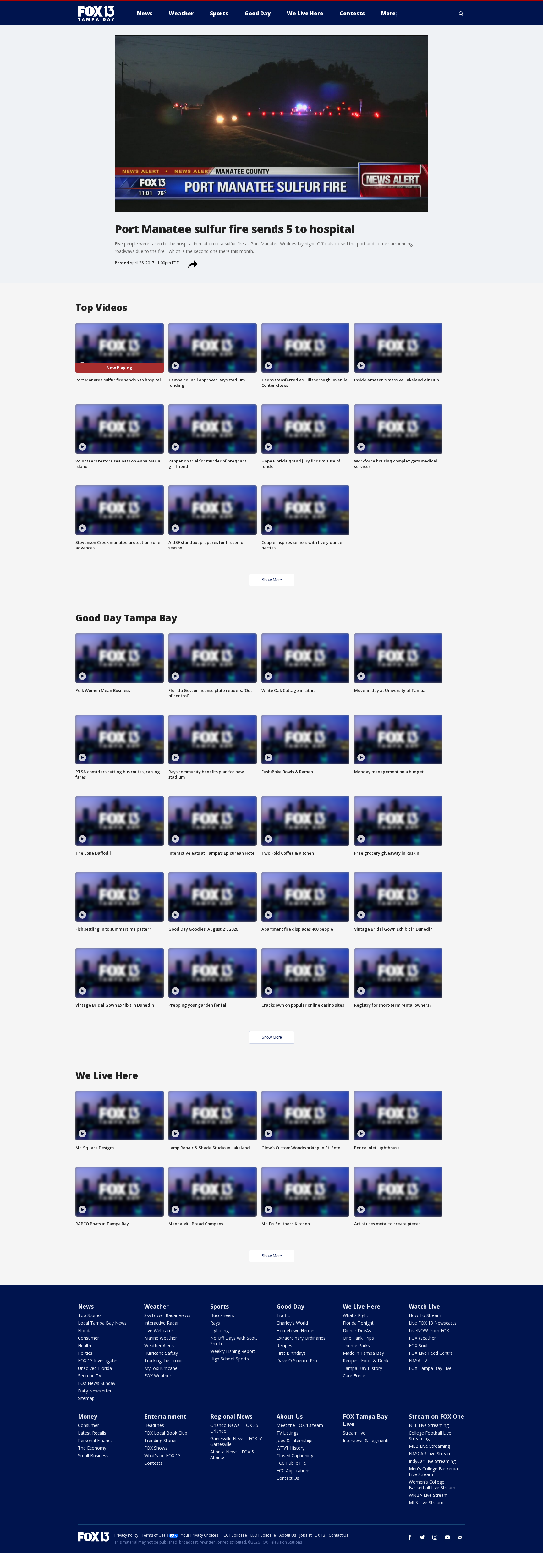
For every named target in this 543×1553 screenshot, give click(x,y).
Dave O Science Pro (297, 1361)
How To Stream (425, 1315)
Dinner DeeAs (357, 1330)
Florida (85, 1330)
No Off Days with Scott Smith (233, 1341)
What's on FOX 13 (162, 1455)
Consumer (88, 1338)
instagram (435, 1537)
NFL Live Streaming (429, 1425)
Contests (153, 1463)
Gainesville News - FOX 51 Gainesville (236, 1441)
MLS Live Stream (426, 1503)
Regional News (231, 1416)
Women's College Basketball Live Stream (432, 1484)
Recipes (284, 1345)
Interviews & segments (366, 1440)
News (86, 1306)
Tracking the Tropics (165, 1361)
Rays (215, 1323)
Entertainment (165, 1416)
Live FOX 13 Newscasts (433, 1323)
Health (84, 1345)
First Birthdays (291, 1353)
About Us (290, 1416)
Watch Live (424, 1306)
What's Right (355, 1315)
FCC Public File (291, 1463)
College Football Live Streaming (430, 1435)
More (388, 13)
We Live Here (361, 1306)
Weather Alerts (159, 1345)
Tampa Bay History (362, 1368)
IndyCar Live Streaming (432, 1461)
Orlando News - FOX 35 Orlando (234, 1428)
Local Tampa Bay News (102, 1323)
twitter (422, 1537)
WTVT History (290, 1448)
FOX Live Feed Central (431, 1353)
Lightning (219, 1330)
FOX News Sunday (96, 1383)
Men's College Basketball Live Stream (434, 1471)
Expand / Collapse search (461, 13)
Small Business (93, 1455)
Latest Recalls (92, 1433)
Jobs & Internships (295, 1440)
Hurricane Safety (161, 1353)
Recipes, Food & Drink (365, 1361)
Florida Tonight (358, 1323)
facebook (410, 1537)
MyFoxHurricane (161, 1368)
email (460, 1537)
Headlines (154, 1425)
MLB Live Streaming (429, 1446)
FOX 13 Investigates (98, 1361)
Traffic (283, 1315)
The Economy (92, 1448)
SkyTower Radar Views (167, 1315)
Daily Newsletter (95, 1391)
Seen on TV (89, 1376)
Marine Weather (160, 1338)
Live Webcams (159, 1330)
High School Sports (229, 1359)
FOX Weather (157, 1376)
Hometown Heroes (296, 1330)
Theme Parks (356, 1345)
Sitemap (86, 1398)
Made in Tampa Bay (363, 1353)
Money (87, 1416)
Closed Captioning (295, 1455)
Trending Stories (161, 1440)
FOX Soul (418, 1345)
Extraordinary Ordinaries (301, 1338)
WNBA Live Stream (428, 1495)
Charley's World (292, 1323)
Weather (156, 1306)
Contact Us (288, 1478)
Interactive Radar (161, 1323)
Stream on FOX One (436, 1416)
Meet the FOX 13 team (300, 1425)
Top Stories (89, 1315)
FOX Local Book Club (165, 1433)
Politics (85, 1353)
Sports (219, 1306)
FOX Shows (155, 1448)
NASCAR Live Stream (430, 1454)
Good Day (290, 1306)
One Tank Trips (358, 1338)
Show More (271, 579)
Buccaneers (222, 1315)
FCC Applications (293, 1471)
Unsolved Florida (95, 1368)
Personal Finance (95, 1440)
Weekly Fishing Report (232, 1351)
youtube (447, 1537)
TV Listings (288, 1433)
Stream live (354, 1433)
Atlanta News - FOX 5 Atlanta (232, 1454)
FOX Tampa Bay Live (430, 1368)
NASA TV (418, 1361)
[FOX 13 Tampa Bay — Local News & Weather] (98, 13)
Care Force (354, 1376)
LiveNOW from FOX (429, 1330)
